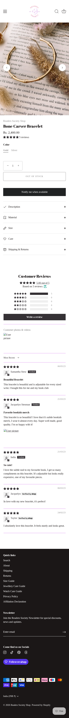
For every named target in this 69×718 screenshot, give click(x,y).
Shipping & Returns (18, 249)
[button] (6, 67)
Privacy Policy (10, 596)
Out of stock (34, 176)
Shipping (7, 570)
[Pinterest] (19, 652)
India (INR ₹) (9, 696)
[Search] (56, 11)
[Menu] (5, 11)
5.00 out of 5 (42, 283)
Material (12, 217)
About (6, 565)
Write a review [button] (34, 317)
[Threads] (26, 652)
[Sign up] (64, 632)
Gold (5, 150)
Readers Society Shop (14, 121)
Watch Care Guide (12, 591)
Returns (7, 575)
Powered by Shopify (41, 705)
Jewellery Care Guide (14, 586)
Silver (14, 150)
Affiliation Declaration (14, 601)
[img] (11, 367)
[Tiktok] (11, 652)
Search (6, 560)
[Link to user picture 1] (11, 436)
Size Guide (8, 581)
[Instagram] (4, 652)
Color (6, 144)
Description (14, 206)
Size (10, 228)
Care (10, 238)
